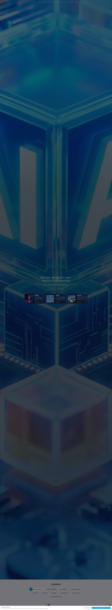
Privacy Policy (46, 608)
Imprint (41, 608)
